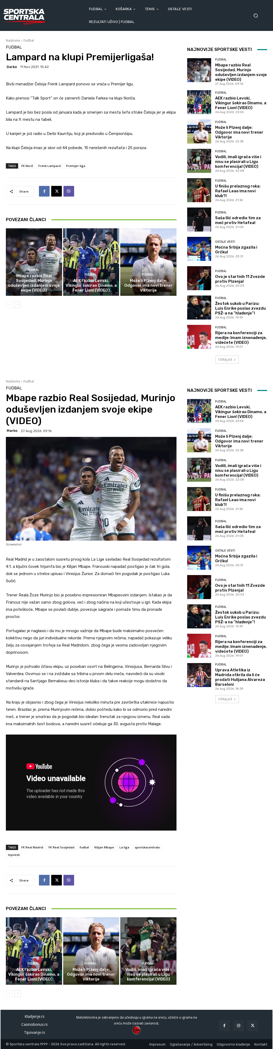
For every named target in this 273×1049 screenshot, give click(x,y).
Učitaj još (225, 359)
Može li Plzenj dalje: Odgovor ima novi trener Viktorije (148, 285)
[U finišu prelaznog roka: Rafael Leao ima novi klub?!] (199, 190)
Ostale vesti (225, 241)
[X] (56, 191)
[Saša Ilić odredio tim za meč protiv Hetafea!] (199, 220)
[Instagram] (238, 1025)
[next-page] (17, 304)
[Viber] (68, 191)
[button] (257, 15)
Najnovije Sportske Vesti (219, 49)
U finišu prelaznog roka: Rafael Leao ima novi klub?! (237, 191)
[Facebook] (44, 191)
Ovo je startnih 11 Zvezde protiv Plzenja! (240, 279)
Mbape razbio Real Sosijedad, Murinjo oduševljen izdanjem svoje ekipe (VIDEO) (34, 283)
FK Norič (27, 166)
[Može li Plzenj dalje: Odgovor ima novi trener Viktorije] (148, 262)
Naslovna (13, 40)
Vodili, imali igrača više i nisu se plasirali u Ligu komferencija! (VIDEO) (238, 161)
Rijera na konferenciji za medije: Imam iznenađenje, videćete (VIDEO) (241, 337)
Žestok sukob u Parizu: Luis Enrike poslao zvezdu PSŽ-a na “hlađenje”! (240, 308)
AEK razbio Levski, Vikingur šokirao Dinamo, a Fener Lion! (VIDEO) (91, 285)
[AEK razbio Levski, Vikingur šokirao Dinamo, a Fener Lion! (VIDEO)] (91, 262)
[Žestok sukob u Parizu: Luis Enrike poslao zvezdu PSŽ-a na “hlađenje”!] (199, 308)
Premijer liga (75, 166)
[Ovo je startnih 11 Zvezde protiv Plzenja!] (199, 278)
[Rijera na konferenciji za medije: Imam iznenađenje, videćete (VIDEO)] (199, 337)
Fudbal (28, 40)
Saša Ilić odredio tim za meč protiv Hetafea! (238, 220)
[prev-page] (9, 304)
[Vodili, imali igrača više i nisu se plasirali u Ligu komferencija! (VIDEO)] (199, 161)
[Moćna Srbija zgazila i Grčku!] (199, 249)
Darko (12, 67)
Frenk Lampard (49, 166)
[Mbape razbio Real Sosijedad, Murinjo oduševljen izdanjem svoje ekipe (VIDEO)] (34, 262)
